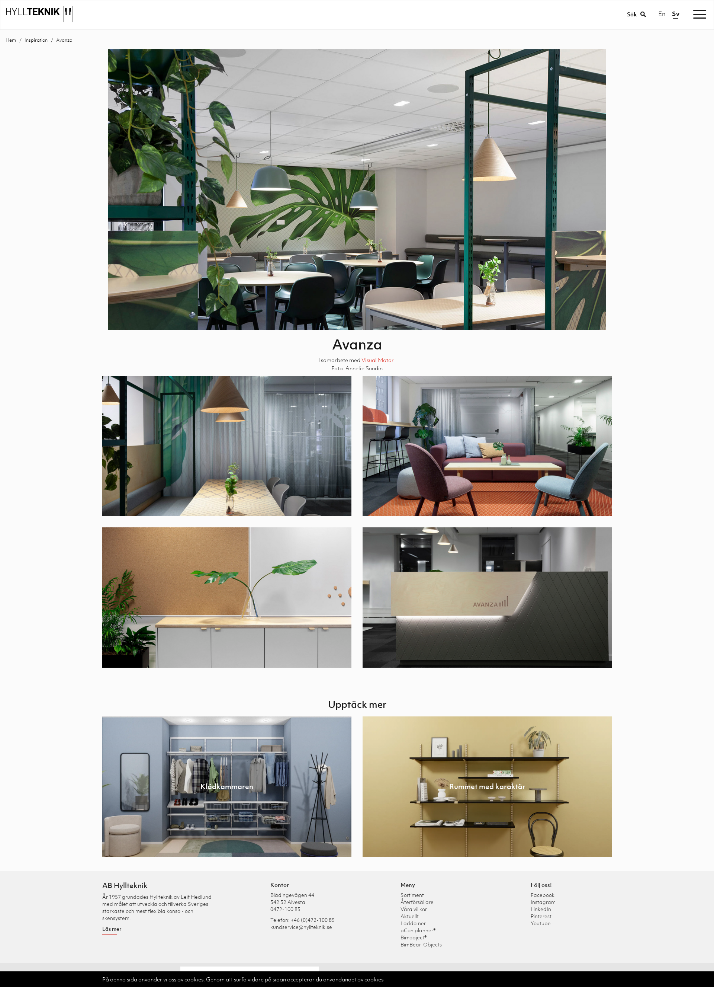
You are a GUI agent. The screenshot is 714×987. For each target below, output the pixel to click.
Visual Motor (377, 360)
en (662, 14)
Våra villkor (414, 909)
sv (675, 14)
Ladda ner (413, 923)
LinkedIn (541, 909)
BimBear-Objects (421, 944)
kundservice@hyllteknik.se (301, 926)
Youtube (541, 923)
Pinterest (541, 916)
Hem (11, 40)
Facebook (542, 894)
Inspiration (36, 40)
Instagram (543, 901)
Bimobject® (414, 937)
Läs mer (112, 928)
